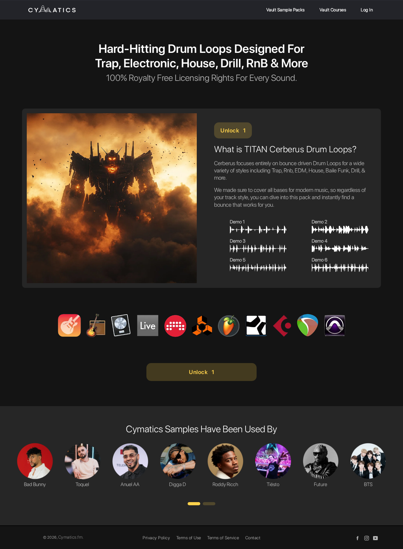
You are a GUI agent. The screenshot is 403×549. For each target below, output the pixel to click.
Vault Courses (333, 9)
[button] (194, 503)
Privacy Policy (156, 537)
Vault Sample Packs (285, 9)
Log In (367, 9)
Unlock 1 (233, 130)
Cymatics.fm (70, 537)
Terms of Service (223, 537)
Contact (253, 537)
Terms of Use (188, 537)
